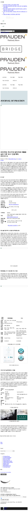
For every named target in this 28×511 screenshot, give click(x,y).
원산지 (18, 11)
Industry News (6, 463)
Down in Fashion (6, 458)
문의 (19, 14)
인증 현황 (5, 7)
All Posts (3, 474)
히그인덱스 (9, 472)
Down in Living (6, 459)
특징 (11, 11)
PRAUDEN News (12, 158)
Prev (1, 442)
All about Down (6, 456)
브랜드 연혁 (16, 4)
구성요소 (15, 11)
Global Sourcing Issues (8, 462)
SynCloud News (6, 466)
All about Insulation (7, 457)
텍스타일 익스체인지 (13, 225)
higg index (3, 472)
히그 (6, 472)
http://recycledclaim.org (14, 204)
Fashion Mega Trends (7, 461)
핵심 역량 (5, 8)
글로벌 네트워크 (11, 8)
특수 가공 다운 (18, 6)
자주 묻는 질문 (14, 14)
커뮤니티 (5, 14)
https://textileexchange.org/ (12, 217)
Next (2, 443)
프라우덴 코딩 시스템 (21, 8)
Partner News (6, 464)
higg (1, 472)
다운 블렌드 (24, 6)
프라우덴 (5, 4)
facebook (2, 32)
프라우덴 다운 (11, 6)
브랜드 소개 (10, 4)
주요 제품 (5, 6)
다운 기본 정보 (6, 11)
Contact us (7, 32)
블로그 (9, 14)
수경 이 (19, 158)
